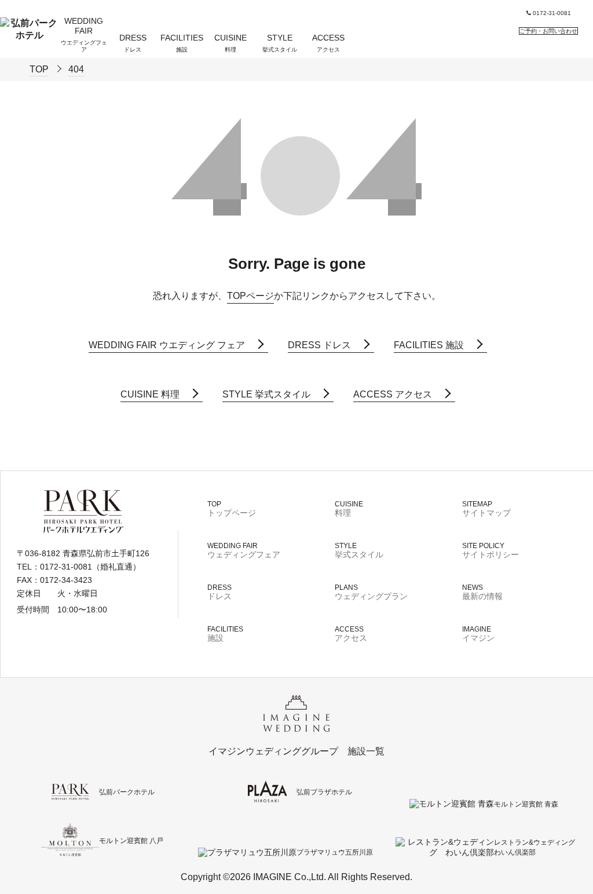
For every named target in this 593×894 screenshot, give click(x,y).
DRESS (133, 43)
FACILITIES (181, 43)
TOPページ (250, 296)
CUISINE (230, 43)
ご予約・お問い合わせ (548, 31)
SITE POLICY (490, 550)
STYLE (279, 43)
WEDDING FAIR (84, 34)
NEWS (482, 592)
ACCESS (328, 43)
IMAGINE (478, 634)
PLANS (371, 592)
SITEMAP (486, 508)
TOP (231, 508)
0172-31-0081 (551, 13)
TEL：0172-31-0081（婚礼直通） (79, 566)
